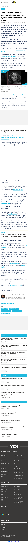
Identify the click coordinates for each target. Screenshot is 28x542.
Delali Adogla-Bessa (16, 22)
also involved (14, 263)
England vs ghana (14, 308)
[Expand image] (26, 71)
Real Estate (3, 362)
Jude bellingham (5, 313)
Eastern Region (18, 190)
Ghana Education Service (9, 56)
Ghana (6, 6)
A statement (5, 95)
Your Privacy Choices (15, 541)
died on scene (5, 204)
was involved (12, 214)
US (1, 415)
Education (3, 348)
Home (2, 6)
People (2, 341)
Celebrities (3, 371)
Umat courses (4, 308)
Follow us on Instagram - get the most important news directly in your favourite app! (14, 137)
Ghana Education (18, 95)
